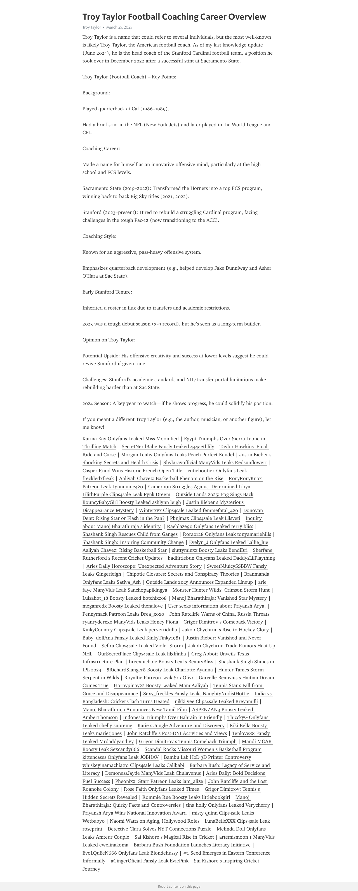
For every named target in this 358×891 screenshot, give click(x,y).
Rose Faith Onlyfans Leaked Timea (161, 789)
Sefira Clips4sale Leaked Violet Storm (142, 646)
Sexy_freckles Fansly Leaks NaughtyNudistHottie (196, 693)
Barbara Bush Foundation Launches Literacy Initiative (192, 845)
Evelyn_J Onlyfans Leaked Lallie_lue (228, 542)
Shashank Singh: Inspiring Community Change (133, 542)
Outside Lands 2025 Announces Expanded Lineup (199, 582)
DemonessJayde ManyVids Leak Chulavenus (153, 773)
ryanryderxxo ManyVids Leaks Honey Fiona (130, 622)
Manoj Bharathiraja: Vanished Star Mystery (219, 598)
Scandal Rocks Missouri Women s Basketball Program (203, 749)
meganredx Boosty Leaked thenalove (123, 606)
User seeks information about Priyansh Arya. (217, 606)
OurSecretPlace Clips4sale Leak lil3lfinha (142, 654)
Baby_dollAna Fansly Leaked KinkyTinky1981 (132, 638)
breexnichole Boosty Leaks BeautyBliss (171, 662)
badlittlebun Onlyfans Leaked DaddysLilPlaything (221, 558)
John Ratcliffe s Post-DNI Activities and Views (177, 733)
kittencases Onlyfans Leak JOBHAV (121, 757)
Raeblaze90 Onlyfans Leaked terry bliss (210, 526)
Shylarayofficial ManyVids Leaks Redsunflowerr (215, 462)
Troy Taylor (92, 27)
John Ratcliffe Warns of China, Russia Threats (219, 614)
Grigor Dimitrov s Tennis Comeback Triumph (188, 741)
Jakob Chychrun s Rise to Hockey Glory (225, 630)
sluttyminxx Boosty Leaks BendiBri (210, 550)
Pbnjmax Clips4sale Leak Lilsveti (205, 518)
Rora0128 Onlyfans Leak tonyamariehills (227, 534)
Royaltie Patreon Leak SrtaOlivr (159, 677)
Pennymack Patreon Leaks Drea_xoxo (123, 614)
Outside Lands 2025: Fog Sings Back (214, 494)
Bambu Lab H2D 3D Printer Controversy (207, 757)
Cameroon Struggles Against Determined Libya (199, 486)
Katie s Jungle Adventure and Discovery (181, 725)
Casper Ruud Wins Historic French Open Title (132, 470)
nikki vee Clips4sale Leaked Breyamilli (216, 701)
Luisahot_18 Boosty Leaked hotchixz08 (125, 598)
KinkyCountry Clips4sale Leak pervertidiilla (130, 630)
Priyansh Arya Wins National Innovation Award (135, 813)
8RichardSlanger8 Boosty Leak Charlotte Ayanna (160, 670)
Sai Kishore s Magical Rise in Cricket (174, 837)
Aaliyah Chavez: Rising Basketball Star (125, 550)
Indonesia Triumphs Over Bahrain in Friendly (172, 717)
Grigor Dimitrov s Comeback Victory (223, 622)
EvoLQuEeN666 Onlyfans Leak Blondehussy (130, 853)
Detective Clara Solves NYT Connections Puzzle (159, 829)
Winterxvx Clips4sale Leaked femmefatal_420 (188, 510)
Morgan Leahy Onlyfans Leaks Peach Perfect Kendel (177, 455)
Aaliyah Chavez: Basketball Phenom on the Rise (171, 478)
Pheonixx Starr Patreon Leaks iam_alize (159, 781)
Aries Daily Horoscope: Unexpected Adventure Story (144, 566)
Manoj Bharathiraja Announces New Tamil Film (135, 709)
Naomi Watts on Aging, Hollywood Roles (154, 821)
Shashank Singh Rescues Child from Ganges (130, 534)
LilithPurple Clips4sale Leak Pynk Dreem (126, 494)
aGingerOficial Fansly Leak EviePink (150, 861)
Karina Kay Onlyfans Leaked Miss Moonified (131, 439)
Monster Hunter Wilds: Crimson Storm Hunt (221, 590)
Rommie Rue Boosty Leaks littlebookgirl (186, 797)
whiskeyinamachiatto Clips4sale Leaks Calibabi (133, 765)
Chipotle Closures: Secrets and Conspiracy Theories (182, 574)
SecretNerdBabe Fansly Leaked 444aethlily (168, 446)
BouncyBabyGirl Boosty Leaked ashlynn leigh (132, 502)
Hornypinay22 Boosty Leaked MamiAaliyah (161, 685)
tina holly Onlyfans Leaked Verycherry (228, 805)
